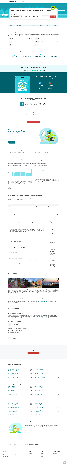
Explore (38, 1)
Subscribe (12, 142)
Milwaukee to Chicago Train (39, 407)
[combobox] (15, 16)
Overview (19, 25)
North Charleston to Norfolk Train (13, 370)
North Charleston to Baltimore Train (13, 369)
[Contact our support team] (64, 462)
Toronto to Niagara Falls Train (12, 411)
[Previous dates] (19, 104)
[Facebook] (5, 456)
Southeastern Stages (38, 300)
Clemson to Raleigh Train (12, 395)
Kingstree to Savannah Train (12, 397)
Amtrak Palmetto (12, 206)
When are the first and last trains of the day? (17, 247)
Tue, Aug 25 (36, 16)
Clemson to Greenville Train (39, 397)
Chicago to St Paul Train (38, 404)
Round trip (19, 14)
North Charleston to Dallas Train (39, 369)
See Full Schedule (33, 121)
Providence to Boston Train (12, 414)
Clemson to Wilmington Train (12, 387)
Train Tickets (10, 444)
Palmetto (38, 301)
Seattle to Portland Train (38, 414)
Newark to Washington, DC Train (13, 403)
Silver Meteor (44, 301)
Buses (19, 1)
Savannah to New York (27, 317)
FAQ (41, 25)
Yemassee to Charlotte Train (12, 394)
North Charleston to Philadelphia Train (40, 370)
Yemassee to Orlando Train (39, 387)
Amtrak (56, 300)
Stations (55, 25)
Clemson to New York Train (39, 386)
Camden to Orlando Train (38, 395)
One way (13, 14)
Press (42, 456)
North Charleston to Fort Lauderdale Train (14, 378)
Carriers (33, 25)
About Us (42, 453)
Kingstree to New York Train (39, 390)
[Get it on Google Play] (50, 83)
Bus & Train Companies (30, 1)
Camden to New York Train (12, 393)
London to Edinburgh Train (39, 410)
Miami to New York (45, 317)
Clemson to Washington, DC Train (40, 393)
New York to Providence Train (39, 403)
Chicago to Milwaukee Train (12, 410)
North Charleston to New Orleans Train (40, 373)
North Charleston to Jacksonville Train (14, 377)
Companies (55, 454)
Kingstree (26, 444)
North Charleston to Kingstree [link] (33, 444)
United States (16, 444)
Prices (26, 25)
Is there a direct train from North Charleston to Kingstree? (19, 225)
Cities (48, 25)
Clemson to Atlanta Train (38, 391)
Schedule (11, 25)
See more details (11, 153)
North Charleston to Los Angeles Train (14, 380)
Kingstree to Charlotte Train (12, 386)
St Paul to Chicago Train (38, 408)
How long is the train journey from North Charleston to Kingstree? (20, 236)
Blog (41, 1)
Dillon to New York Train (38, 394)
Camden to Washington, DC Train (13, 391)
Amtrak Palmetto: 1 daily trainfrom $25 (41, 152)
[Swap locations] (21, 16)
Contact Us (55, 453)
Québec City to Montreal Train (12, 412)
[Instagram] (3, 456)
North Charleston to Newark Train (40, 380)
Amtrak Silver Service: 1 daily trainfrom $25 (16, 152)
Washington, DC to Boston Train (39, 412)
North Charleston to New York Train (40, 378)
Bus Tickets (30, 453)
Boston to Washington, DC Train (13, 408)
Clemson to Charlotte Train (12, 390)
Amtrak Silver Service (12, 204)
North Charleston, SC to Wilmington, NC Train (15, 374)
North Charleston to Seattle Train (40, 377)
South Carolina (21, 444)
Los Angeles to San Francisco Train (13, 407)
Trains (23, 1)
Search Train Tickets (33, 353)
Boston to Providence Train (39, 411)
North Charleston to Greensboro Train (40, 374)
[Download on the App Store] (40, 83)
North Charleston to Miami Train (13, 373)
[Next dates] (48, 104)
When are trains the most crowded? (15, 258)
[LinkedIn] (7, 456)
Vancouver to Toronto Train (12, 404)
